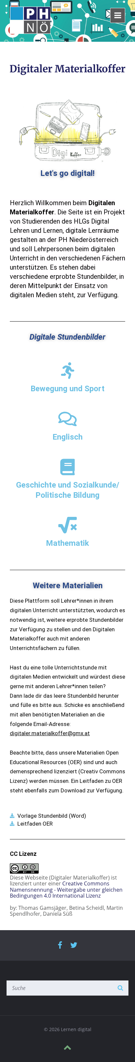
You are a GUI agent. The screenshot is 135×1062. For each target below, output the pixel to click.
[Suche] (120, 988)
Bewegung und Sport (67, 388)
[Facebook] (60, 945)
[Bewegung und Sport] (67, 370)
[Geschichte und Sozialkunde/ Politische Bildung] (67, 467)
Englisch (67, 437)
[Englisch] (67, 419)
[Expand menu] (117, 15)
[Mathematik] (67, 525)
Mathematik (67, 543)
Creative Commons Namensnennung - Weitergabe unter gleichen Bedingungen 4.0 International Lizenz (66, 889)
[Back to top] (67, 1047)
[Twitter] (73, 945)
